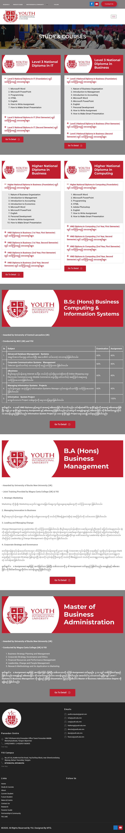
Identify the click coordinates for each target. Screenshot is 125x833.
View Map (4, 747)
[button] (31, 80)
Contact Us (109, 4)
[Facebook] (92, 4)
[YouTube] (96, 4)
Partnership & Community (35, 4)
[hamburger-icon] (113, 16)
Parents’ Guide (18, 4)
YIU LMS (56, 4)
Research (6, 4)
